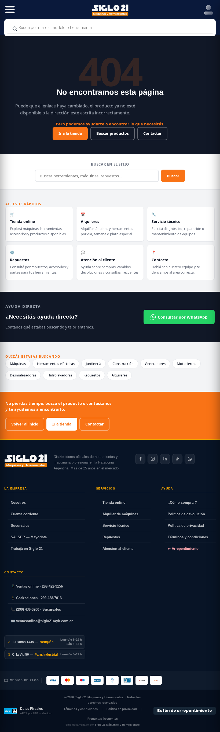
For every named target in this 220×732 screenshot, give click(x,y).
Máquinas (18, 363)
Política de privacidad (186, 526)
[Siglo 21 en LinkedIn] (165, 459)
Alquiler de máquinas (120, 514)
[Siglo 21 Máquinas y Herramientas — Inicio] (25, 461)
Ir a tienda (61, 424)
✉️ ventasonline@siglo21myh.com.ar (42, 621)
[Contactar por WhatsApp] (190, 459)
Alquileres (119, 375)
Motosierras (186, 363)
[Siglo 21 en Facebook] (140, 459)
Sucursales (20, 526)
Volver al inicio (24, 424)
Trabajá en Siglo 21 (27, 549)
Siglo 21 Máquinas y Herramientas (99, 697)
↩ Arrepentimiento (183, 549)
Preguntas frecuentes (102, 718)
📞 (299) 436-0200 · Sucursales (36, 609)
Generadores (155, 363)
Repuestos (91, 375)
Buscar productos (112, 133)
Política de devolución (186, 514)
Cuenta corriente (24, 514)
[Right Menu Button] (209, 10)
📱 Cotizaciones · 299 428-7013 (36, 598)
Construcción (123, 363)
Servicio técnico (115, 526)
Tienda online (113, 503)
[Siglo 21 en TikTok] (177, 459)
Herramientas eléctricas (56, 363)
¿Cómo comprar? (182, 503)
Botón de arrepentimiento (184, 711)
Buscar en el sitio (110, 164)
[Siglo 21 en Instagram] (153, 459)
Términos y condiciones (188, 537)
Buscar (173, 175)
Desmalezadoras (23, 375)
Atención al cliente (117, 549)
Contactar (152, 133)
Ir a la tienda (70, 133)
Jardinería (93, 363)
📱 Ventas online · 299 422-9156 (37, 586)
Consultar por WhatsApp (183, 317)
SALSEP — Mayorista (29, 537)
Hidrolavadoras (59, 375)
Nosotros (18, 503)
